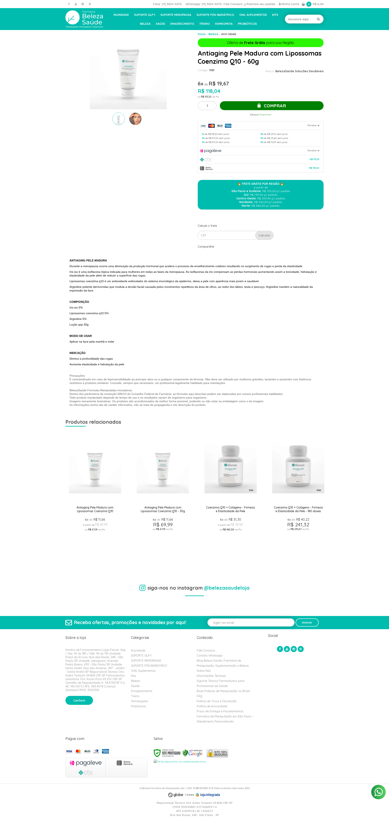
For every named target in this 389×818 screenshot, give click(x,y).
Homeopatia (139, 701)
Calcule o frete (207, 226)
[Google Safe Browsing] (192, 752)
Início (201, 34)
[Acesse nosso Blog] (90, 3)
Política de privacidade (212, 706)
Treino (135, 696)
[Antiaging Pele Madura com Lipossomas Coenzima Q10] (95, 498)
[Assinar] (307, 622)
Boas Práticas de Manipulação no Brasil (223, 691)
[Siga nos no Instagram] (83, 3)
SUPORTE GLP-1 (141, 655)
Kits (133, 676)
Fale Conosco (233, 4)
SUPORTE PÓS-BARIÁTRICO (149, 666)
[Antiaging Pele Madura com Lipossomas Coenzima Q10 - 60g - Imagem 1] (118, 119)
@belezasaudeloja (227, 588)
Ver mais (95, 549)
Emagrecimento (141, 691)
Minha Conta (290, 4)
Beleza (213, 34)
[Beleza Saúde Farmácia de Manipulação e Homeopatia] (84, 19)
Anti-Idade (228, 34)
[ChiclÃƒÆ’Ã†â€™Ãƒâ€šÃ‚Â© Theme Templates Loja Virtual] (181, 795)
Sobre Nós (204, 671)
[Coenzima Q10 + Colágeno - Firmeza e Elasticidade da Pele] (230, 498)
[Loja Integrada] (208, 795)
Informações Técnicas (211, 676)
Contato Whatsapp (209, 655)
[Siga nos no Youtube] (76, 3)
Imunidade (138, 650)
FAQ (199, 696)
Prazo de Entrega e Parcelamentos (220, 711)
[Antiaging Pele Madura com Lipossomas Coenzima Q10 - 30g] (163, 498)
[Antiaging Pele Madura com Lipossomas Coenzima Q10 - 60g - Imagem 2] (135, 119)
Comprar (274, 106)
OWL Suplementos (143, 671)
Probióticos (138, 706)
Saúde (135, 686)
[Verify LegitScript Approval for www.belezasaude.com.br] (180, 761)
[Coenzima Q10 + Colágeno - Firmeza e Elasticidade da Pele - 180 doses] (298, 498)
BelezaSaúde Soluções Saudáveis (299, 71)
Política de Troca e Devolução (217, 701)
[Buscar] (318, 19)
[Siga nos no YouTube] (287, 649)
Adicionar (109, 558)
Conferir (79, 700)
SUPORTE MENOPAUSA (146, 660)
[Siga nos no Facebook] (69, 3)
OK (264, 235)
